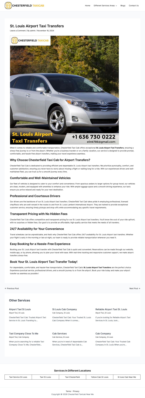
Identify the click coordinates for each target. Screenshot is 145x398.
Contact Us (134, 5)
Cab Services (59, 333)
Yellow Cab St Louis (99, 377)
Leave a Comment (18, 30)
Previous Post (12, 288)
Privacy (76, 391)
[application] (116, 5)
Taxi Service (14, 377)
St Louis (21, 313)
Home (87, 5)
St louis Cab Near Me (127, 377)
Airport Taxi (13, 313)
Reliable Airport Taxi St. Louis (111, 309)
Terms (68, 391)
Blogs (123, 5)
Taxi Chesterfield (72, 377)
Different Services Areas (104, 5)
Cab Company (57, 313)
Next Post (134, 288)
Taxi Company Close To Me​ (23, 333)
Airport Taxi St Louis (20, 309)
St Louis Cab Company (64, 309)
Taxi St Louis (45, 377)
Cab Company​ (103, 333)
